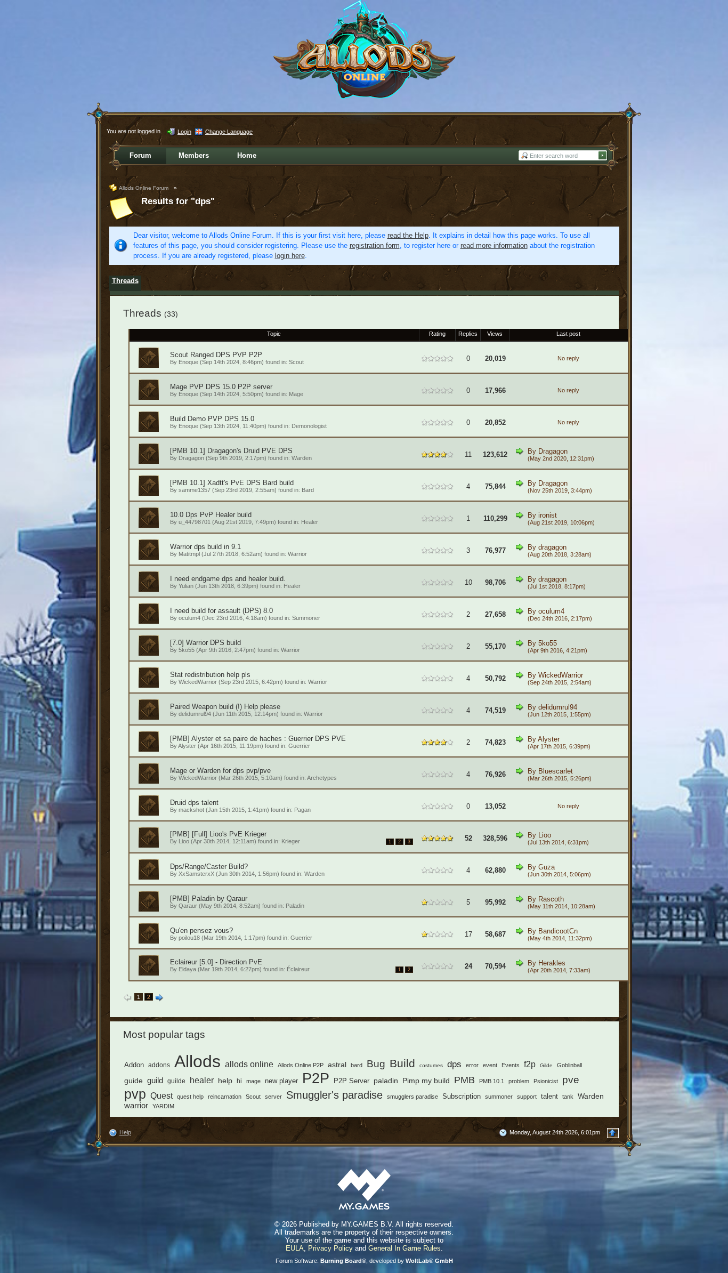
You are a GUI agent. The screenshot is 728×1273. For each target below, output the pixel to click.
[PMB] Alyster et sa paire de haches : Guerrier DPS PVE (258, 739)
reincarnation (224, 1096)
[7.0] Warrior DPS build (205, 643)
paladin (386, 1080)
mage (253, 1081)
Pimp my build (426, 1080)
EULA (295, 1248)
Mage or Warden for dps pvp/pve (220, 771)
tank (567, 1096)
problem (518, 1081)
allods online (249, 1064)
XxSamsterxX (196, 874)
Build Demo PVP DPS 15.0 (212, 419)
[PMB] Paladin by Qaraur (208, 899)
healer (202, 1080)
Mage (296, 394)
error (472, 1065)
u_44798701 (195, 522)
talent (549, 1096)
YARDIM (163, 1106)
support (527, 1096)
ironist (547, 515)
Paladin (295, 906)
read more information (494, 245)
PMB (464, 1079)
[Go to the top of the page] (613, 1133)
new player (281, 1081)
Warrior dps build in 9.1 (205, 547)
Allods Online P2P (300, 1065)
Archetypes (322, 778)
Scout (296, 362)
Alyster (187, 746)
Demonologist (309, 426)
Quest (161, 1095)
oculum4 (189, 618)
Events (510, 1065)
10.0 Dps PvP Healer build (211, 515)
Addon (134, 1065)
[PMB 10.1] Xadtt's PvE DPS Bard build (232, 483)
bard (356, 1065)
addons (159, 1065)
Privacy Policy (330, 1248)
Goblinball (569, 1065)
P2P (315, 1078)
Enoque (188, 362)
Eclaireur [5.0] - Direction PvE (216, 962)
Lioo (184, 841)
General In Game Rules (404, 1248)
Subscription (461, 1096)
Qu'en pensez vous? (201, 930)
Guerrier (299, 746)
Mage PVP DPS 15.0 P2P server (221, 387)
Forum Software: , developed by (364, 1261)
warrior (136, 1105)
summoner (499, 1096)
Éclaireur (298, 969)
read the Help (407, 235)
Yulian (186, 586)
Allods (197, 1061)
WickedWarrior (198, 682)
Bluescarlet (555, 771)
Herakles (551, 963)
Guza (546, 867)
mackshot (191, 810)
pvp (135, 1093)
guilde (176, 1081)
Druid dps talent (194, 803)
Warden (302, 458)
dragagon (552, 547)
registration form (375, 245)
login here (290, 256)
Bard (308, 490)
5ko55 (187, 650)
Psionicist (545, 1081)
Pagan (302, 810)
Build (402, 1063)
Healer (309, 522)
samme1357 (195, 490)
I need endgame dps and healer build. (228, 579)
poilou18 (189, 937)
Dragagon (191, 458)
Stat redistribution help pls (210, 675)
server (273, 1096)
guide (133, 1080)
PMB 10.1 (491, 1081)
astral (337, 1065)
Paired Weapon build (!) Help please (225, 707)
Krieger (290, 841)
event (490, 1065)
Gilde (546, 1065)
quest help (190, 1096)
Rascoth (551, 899)
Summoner (306, 618)
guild (155, 1080)
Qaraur (188, 906)
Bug (376, 1063)
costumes (431, 1065)
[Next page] (159, 998)
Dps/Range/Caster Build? (209, 867)
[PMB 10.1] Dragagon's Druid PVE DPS (231, 451)
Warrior (297, 554)
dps (454, 1064)
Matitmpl (189, 554)
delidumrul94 (195, 714)
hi (239, 1080)
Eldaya (187, 969)
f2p (530, 1064)
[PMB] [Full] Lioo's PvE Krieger (218, 834)
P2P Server (351, 1081)
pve (570, 1079)
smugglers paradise (412, 1096)
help (225, 1080)
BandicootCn (558, 931)
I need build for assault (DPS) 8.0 (221, 611)
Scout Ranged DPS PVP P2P (216, 355)
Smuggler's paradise (334, 1095)
